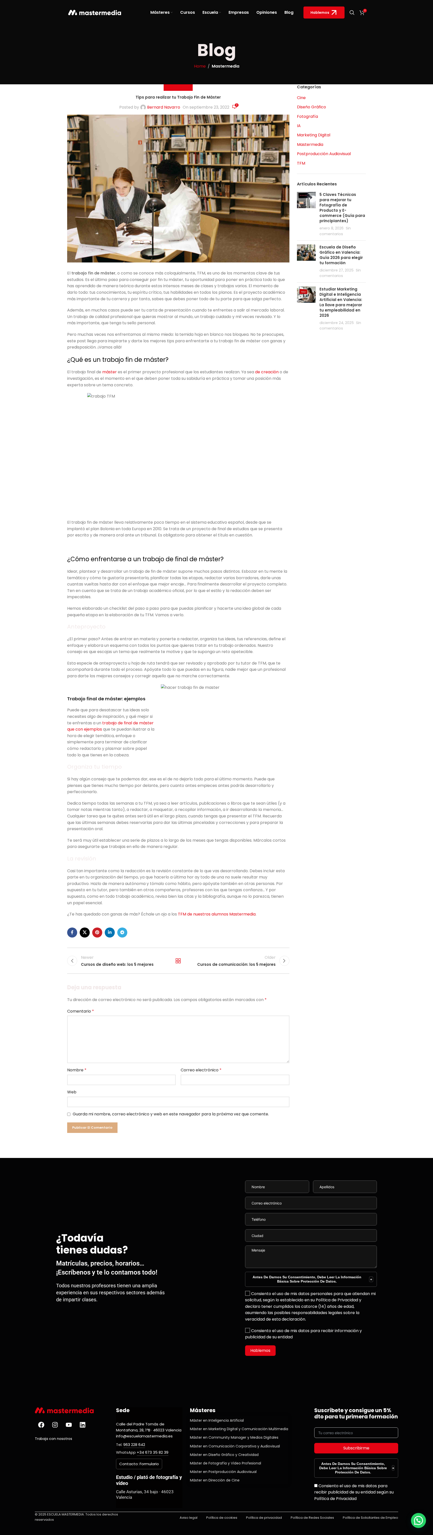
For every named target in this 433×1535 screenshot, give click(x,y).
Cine (301, 98)
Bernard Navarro (163, 107)
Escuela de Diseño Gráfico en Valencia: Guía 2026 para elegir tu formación (341, 254)
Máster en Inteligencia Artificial (217, 1420)
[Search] (352, 13)
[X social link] (85, 933)
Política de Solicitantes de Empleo (370, 1517)
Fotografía (307, 116)
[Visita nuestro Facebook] (41, 1424)
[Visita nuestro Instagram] (55, 1424)
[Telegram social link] (122, 933)
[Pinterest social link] (97, 933)
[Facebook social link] (72, 933)
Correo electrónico (201, 1070)
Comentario (80, 1011)
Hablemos (319, 12)
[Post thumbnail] (306, 214)
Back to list (178, 961)
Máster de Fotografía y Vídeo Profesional (225, 1463)
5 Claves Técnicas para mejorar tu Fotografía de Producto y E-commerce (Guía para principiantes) (342, 207)
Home (200, 66)
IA (299, 126)
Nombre (76, 1070)
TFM (301, 163)
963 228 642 (134, 1444)
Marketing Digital (313, 135)
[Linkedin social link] (110, 933)
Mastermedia (225, 66)
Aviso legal (188, 1517)
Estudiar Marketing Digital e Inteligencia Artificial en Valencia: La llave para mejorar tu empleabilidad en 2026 (340, 302)
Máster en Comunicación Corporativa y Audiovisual (235, 1446)
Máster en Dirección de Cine (215, 1480)
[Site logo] (94, 12)
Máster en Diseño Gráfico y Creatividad (224, 1454)
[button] (418, 1520)
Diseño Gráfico (311, 107)
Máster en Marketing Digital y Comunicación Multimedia (239, 1428)
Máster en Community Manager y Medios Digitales (234, 1437)
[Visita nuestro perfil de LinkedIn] (82, 1424)
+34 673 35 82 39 (152, 1452)
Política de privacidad (264, 1517)
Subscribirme (356, 1448)
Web (71, 1092)
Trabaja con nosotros (53, 1438)
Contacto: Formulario (139, 1463)
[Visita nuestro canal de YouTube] (68, 1424)
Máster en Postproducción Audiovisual (223, 1471)
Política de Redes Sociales (312, 1517)
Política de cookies (221, 1517)
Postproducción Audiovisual (324, 154)
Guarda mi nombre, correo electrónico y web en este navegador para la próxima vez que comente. (171, 1114)
